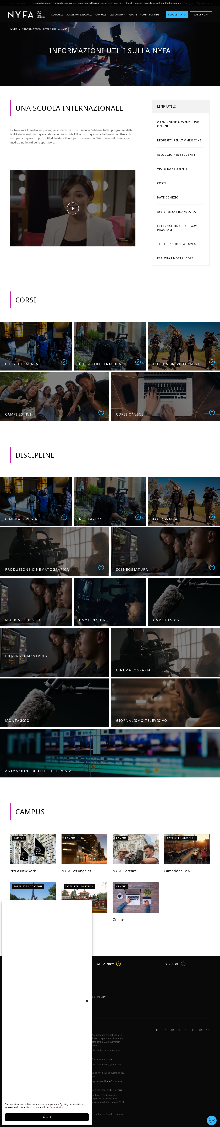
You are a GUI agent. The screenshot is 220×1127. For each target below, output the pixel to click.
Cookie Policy (56, 1107)
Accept (47, 1117)
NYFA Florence (125, 871)
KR (200, 1030)
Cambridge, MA (177, 871)
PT (186, 1030)
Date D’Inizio (168, 197)
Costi (161, 183)
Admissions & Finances (79, 14)
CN (208, 1030)
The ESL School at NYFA (176, 244)
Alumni (133, 14)
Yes (181, 2)
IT (179, 1030)
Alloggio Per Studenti (176, 155)
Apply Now (201, 14)
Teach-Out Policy (95, 997)
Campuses (100, 14)
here (113, 1059)
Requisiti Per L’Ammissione (179, 140)
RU (158, 1030)
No (185, 2)
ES (165, 1030)
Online (118, 919)
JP (193, 1030)
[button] (87, 1001)
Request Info (177, 14)
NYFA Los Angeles (76, 871)
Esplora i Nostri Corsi (176, 258)
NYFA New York (23, 871)
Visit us (172, 963)
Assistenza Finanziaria (176, 212)
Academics (57, 14)
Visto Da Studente (172, 169)
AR (172, 1030)
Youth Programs (149, 14)
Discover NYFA (117, 14)
